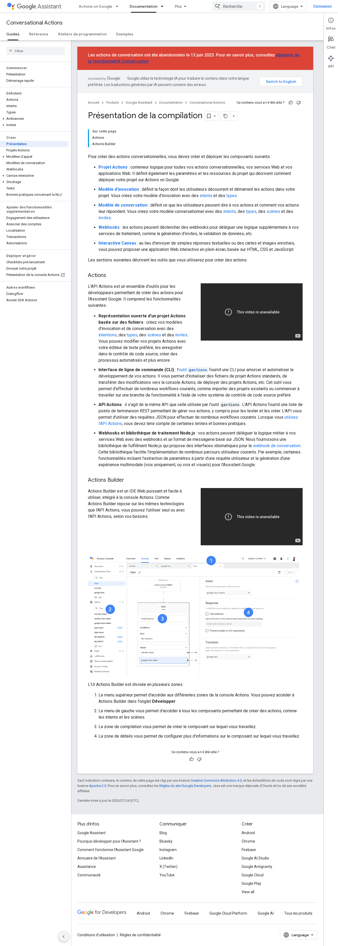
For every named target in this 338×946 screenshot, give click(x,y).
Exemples (124, 34)
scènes (273, 211)
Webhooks (109, 227)
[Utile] (291, 103)
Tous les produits (298, 913)
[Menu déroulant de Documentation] (163, 6)
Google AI (266, 913)
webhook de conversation (277, 445)
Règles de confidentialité (140, 935)
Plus (178, 6)
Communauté (89, 875)
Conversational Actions (34, 23)
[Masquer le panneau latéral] (63, 936)
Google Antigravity (257, 866)
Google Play (251, 883)
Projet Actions (113, 167)
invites (104, 217)
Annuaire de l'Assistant (96, 858)
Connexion (322, 6)
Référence (38, 34)
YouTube (167, 875)
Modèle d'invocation (118, 189)
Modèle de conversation (122, 205)
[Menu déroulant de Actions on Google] (118, 6)
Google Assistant (139, 102)
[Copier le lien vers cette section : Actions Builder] (129, 480)
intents (206, 195)
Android (248, 833)
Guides (13, 34)
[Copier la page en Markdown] (225, 116)
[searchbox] (35, 51)
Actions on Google (95, 6)
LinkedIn (166, 858)
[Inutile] (299, 103)
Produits (112, 102)
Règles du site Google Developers (185, 786)
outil (193, 369)
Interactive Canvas (117, 243)
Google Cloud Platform (228, 913)
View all (248, 892)
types (231, 195)
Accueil (93, 102)
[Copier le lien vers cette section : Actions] (111, 276)
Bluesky (165, 841)
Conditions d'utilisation (96, 935)
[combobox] (238, 6)
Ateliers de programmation (82, 34)
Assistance (86, 866)
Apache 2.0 (97, 786)
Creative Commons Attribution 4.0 (216, 780)
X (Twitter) (168, 866)
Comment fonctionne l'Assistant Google (110, 850)
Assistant (49, 6)
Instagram (168, 850)
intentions (107, 334)
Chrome (248, 841)
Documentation (143, 6)
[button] (34, 119)
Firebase (249, 850)
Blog (163, 833)
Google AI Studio (255, 858)
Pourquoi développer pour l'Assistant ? (109, 841)
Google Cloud (253, 875)
